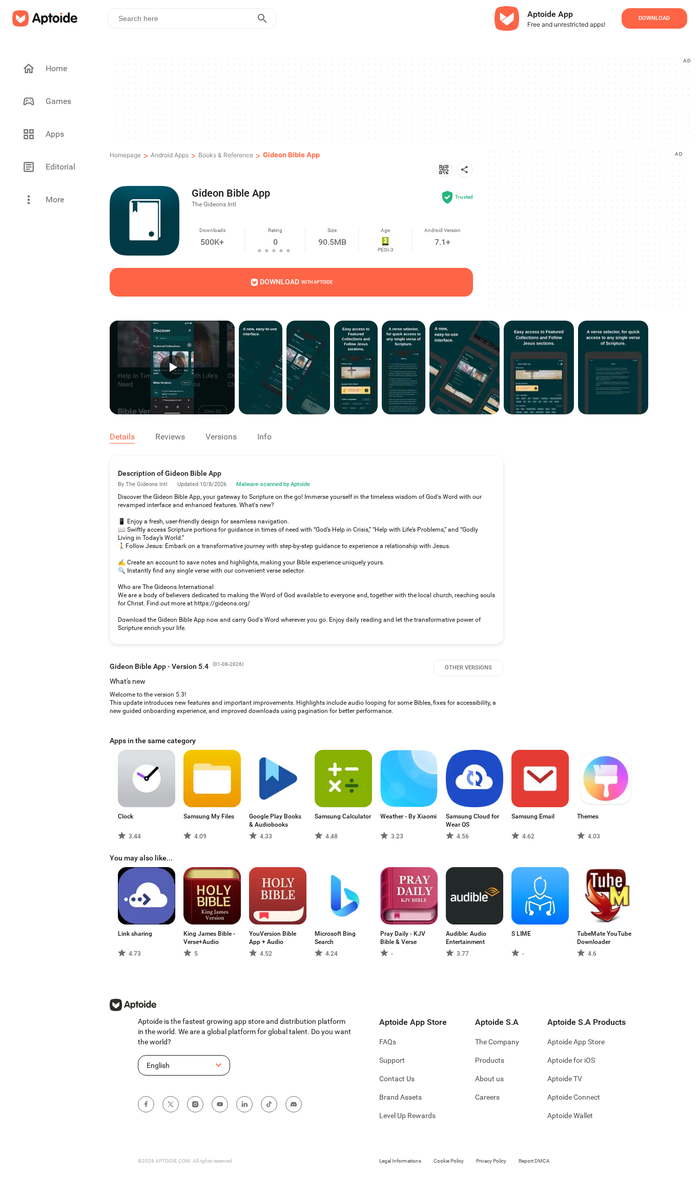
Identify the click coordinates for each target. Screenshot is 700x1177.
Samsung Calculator (343, 816)
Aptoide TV (564, 1079)
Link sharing (135, 933)
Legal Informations (400, 1161)
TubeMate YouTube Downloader (604, 937)
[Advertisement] (402, 97)
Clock (125, 816)
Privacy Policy (491, 1161)
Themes (588, 816)
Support (392, 1060)
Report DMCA (534, 1161)
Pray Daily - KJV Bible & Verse (402, 937)
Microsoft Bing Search (335, 937)
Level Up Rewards (407, 1115)
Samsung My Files (208, 816)
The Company (497, 1042)
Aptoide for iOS (571, 1060)
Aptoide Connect (573, 1097)
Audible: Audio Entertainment (466, 937)
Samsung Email (532, 816)
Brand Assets (400, 1097)
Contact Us (397, 1079)
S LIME (521, 933)
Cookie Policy (449, 1161)
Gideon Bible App (291, 155)
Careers (487, 1097)
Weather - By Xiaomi (408, 816)
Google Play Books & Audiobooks (275, 820)
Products (489, 1060)
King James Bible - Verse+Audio (209, 937)
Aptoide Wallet (570, 1115)
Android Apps (170, 155)
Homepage (125, 155)
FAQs (387, 1042)
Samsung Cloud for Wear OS (472, 820)
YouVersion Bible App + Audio (272, 937)
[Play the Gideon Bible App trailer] (172, 367)
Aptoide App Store (576, 1042)
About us (489, 1079)
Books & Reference (225, 155)
